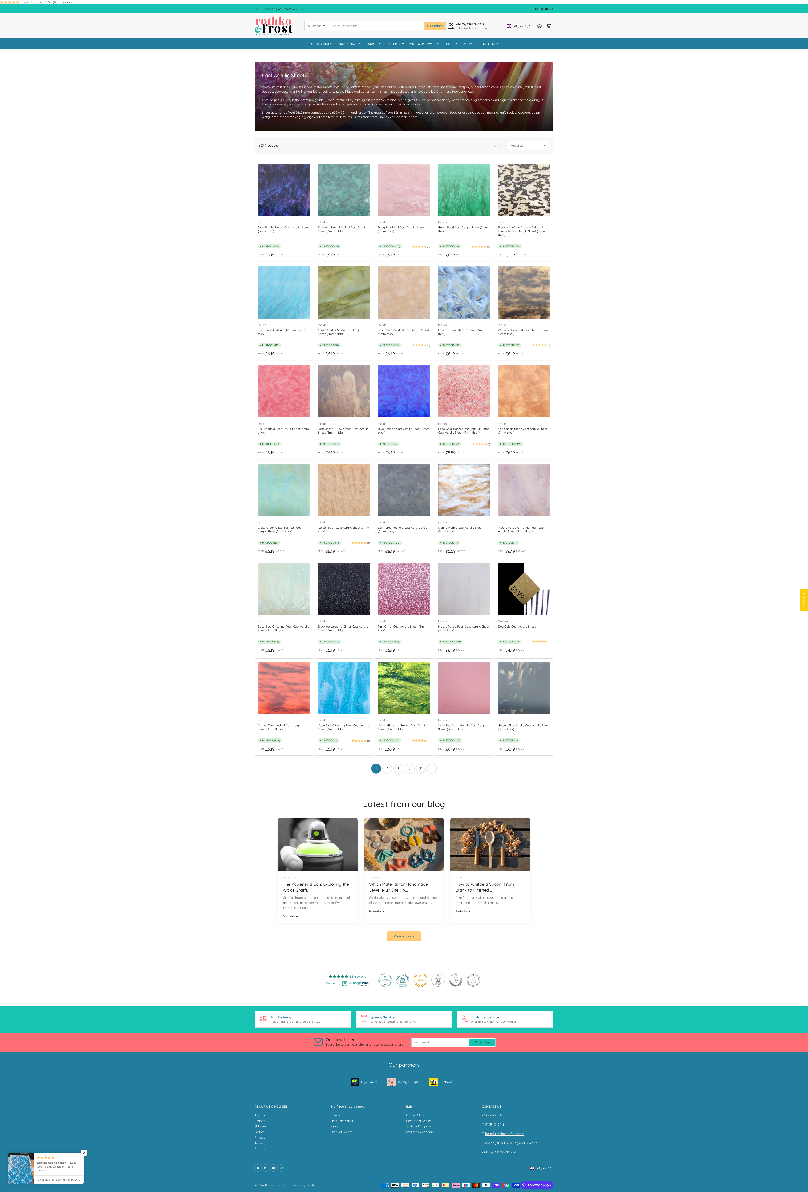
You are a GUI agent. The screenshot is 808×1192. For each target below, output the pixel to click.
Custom (372, 43)
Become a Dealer (418, 1121)
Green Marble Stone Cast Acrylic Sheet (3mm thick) (339, 332)
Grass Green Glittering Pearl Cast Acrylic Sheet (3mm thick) (280, 529)
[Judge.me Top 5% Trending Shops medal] (473, 980)
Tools (448, 43)
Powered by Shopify (302, 1185)
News (334, 1126)
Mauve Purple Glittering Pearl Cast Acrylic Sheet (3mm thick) (521, 529)
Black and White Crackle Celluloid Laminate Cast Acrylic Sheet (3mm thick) (521, 231)
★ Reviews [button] (804, 600)
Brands (260, 1121)
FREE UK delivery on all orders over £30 (294, 1021)
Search (260, 1132)
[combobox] (387, 26)
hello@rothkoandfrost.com (504, 1134)
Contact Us (494, 1115)
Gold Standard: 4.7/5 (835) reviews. (48, 2)
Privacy (260, 1137)
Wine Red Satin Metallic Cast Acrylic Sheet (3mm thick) (462, 727)
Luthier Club (415, 1115)
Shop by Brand (318, 43)
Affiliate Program (418, 1126)
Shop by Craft (348, 43)
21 (420, 768)
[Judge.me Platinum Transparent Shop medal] (385, 980)
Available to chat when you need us (493, 1021)
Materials (393, 43)
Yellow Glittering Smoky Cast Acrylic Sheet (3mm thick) (402, 727)
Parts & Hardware (422, 43)
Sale (465, 43)
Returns (260, 1149)
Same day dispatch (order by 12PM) (393, 1021)
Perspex (503, 621)
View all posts (404, 936)
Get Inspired (485, 43)
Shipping (261, 1126)
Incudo (262, 222)
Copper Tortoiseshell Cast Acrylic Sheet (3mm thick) (280, 727)
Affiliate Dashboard (420, 1132)
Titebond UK (448, 1082)
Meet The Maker (342, 1121)
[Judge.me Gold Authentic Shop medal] (420, 980)
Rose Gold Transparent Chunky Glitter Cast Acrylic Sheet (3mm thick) (463, 430)
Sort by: (499, 146)
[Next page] (431, 768)
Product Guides (341, 1132)
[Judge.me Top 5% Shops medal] (455, 980)
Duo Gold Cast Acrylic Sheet (517, 626)
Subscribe (482, 1042)
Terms (259, 1143)
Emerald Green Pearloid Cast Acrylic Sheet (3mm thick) (342, 229)
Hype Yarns (369, 1082)
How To (335, 1115)
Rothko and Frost (276, 1185)
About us (261, 1115)
